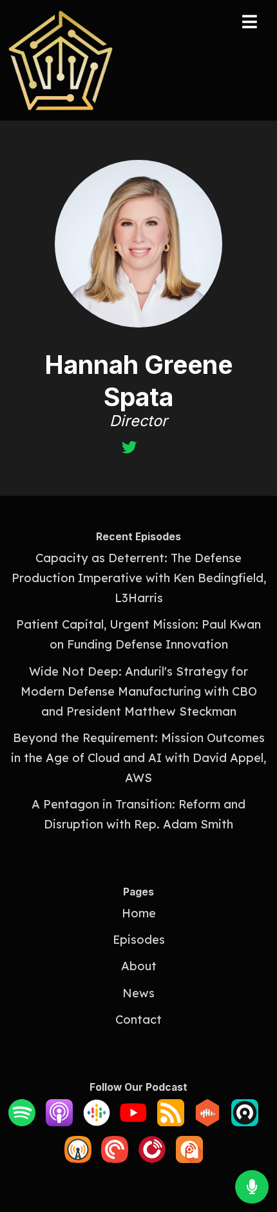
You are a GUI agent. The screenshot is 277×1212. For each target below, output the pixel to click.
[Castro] (244, 1122)
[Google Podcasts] (96, 1122)
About (139, 966)
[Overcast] (77, 1158)
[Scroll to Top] (251, 1145)
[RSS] (170, 1122)
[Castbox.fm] (207, 1122)
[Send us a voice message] (252, 1187)
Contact (138, 1019)
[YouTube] (133, 1122)
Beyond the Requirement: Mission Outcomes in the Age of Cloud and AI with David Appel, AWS (138, 757)
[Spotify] (21, 1122)
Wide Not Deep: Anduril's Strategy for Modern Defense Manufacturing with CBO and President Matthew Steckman (139, 691)
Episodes (139, 939)
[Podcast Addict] (189, 1158)
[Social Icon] (129, 448)
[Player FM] (152, 1158)
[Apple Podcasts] (59, 1122)
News (138, 993)
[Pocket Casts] (114, 1158)
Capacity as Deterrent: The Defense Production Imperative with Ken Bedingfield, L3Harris (139, 578)
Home (139, 913)
